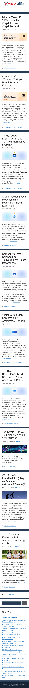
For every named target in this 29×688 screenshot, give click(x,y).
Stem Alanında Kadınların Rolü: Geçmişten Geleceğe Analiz (14, 539)
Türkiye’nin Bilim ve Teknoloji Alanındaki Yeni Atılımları (13, 434)
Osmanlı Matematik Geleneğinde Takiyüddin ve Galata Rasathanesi (14, 258)
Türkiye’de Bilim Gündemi (11, 423)
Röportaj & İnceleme (9, 587)
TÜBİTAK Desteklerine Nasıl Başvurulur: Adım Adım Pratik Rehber (13, 375)
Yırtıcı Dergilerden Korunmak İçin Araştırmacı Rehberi (13, 317)
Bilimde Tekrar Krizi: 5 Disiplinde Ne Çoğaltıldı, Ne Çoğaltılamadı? (13, 22)
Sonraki (12, 594)
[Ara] (24, 603)
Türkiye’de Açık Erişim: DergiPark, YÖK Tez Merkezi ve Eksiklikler (13, 140)
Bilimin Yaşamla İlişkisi (10, 245)
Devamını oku (11, 63)
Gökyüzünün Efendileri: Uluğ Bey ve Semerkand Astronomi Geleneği (13, 480)
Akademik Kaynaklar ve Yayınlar (13, 127)
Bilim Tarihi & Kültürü (10, 68)
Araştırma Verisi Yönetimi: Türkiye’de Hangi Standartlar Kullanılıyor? (13, 81)
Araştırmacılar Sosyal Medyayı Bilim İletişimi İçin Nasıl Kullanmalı (14, 201)
